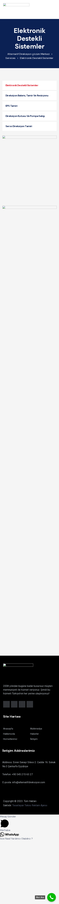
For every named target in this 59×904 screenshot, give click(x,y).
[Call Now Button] (51, 897)
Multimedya (36, 728)
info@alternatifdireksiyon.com (28, 782)
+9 (22, 774)
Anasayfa (8, 728)
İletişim (34, 739)
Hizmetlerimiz (10, 739)
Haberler (34, 733)
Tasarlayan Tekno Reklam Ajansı (29, 805)
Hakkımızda (9, 733)
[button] (54, 9)
